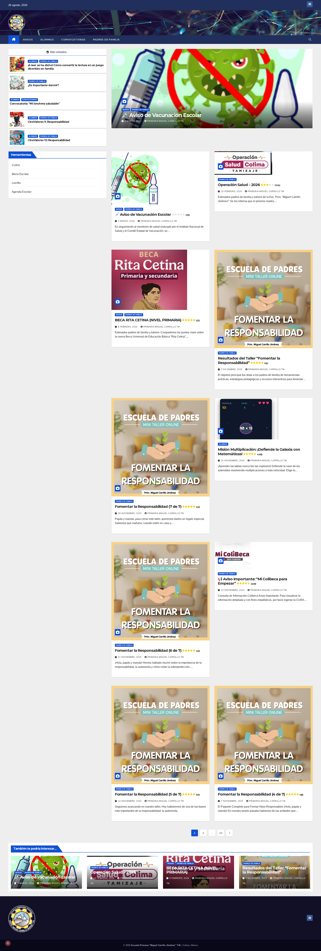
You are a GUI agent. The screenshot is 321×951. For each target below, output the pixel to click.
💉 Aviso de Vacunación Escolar (152, 214)
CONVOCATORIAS (73, 39)
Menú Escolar (20, 174)
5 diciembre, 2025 (232, 369)
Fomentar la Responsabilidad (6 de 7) (157, 650)
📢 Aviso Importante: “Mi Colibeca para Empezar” (252, 581)
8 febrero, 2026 (128, 327)
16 (220, 833)
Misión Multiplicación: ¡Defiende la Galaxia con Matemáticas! (259, 451)
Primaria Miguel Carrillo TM (169, 121)
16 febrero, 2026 (135, 121)
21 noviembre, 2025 (130, 657)
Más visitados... (58, 52)
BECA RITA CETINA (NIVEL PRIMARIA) (157, 320)
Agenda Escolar (21, 191)
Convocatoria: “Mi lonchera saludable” (35, 103)
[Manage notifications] (8, 943)
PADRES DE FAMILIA (106, 39)
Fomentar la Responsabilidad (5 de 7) (157, 794)
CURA (16, 165)
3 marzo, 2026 (126, 221)
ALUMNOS (47, 39)
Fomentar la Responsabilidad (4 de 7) (260, 794)
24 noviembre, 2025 (233, 460)
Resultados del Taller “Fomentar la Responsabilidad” (249, 360)
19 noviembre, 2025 (233, 590)
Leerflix (16, 183)
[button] (310, 39)
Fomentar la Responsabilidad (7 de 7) (157, 506)
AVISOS (28, 39)
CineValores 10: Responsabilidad (49, 140)
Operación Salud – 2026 (151, 115)
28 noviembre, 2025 (130, 513)
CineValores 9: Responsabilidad (48, 121)
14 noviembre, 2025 (130, 801)
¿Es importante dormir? (43, 85)
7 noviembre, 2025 (232, 801)
